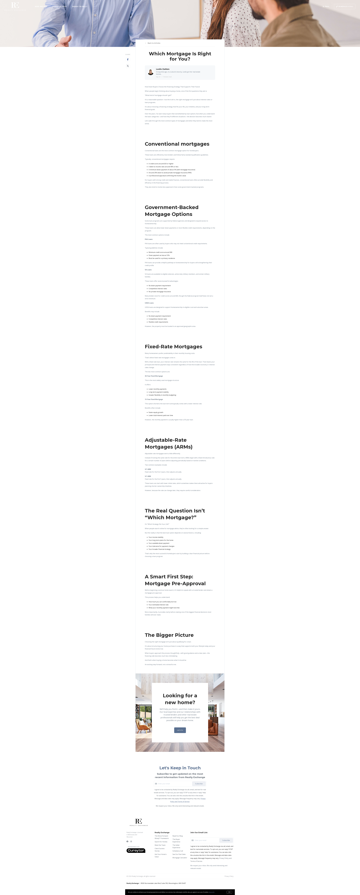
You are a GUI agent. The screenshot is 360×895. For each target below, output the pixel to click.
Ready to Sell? (79, 6)
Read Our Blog (177, 836)
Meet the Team (160, 845)
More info (211, 892)
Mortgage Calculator (179, 858)
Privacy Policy (229, 876)
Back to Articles (154, 43)
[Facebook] (127, 841)
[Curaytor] (136, 852)
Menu (327, 6)
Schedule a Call (177, 851)
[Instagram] (131, 841)
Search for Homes (161, 842)
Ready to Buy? (60, 6)
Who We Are (41, 6)
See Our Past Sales (179, 854)
